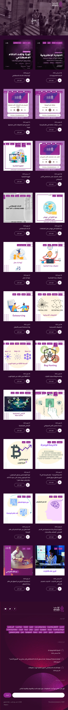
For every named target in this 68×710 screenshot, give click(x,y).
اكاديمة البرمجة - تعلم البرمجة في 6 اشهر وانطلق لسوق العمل (51, 476)
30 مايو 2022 (58, 275)
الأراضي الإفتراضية (24, 425)
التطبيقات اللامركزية (55, 327)
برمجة (48, 92)
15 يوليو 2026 (57, 662)
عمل (49, 43)
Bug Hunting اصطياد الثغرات (53, 376)
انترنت (28, 144)
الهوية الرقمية (26, 176)
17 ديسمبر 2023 (26, 174)
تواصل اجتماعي (18, 145)
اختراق (48, 144)
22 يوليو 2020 (26, 579)
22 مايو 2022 (27, 275)
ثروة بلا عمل (26, 277)
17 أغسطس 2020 (57, 579)
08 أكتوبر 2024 (58, 174)
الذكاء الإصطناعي (24, 228)
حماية (14, 92)
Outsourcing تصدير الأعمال (22, 327)
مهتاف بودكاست (58, 629)
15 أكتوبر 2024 (26, 122)
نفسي (60, 497)
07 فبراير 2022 (26, 423)
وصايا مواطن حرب (40, 627)
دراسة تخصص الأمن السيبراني (53, 425)
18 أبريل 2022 (58, 324)
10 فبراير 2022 (58, 423)
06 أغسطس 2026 (57, 73)
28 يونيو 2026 (56, 670)
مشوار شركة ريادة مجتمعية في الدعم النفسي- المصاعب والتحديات (50, 530)
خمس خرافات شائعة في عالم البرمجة (51, 124)
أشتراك (7, 695)
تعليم (44, 43)
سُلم (40, 632)
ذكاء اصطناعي (17, 43)
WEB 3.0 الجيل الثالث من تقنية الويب (19, 376)
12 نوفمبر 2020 (58, 527)
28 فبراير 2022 (26, 374)
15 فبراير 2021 (59, 472)
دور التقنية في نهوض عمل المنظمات (51, 228)
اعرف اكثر (51, 80)
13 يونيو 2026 (26, 73)
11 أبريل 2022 (27, 324)
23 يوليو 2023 (26, 226)
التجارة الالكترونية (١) (56, 75)
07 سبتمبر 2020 (26, 527)
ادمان (45, 632)
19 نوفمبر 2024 (58, 122)
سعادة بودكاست (21, 245)
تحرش (36, 629)
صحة (55, 497)
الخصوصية (37, 393)
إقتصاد (53, 43)
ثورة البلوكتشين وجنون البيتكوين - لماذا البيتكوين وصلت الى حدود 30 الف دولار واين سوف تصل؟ (18, 477)
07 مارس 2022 (58, 374)
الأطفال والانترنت (52, 627)
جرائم (31, 629)
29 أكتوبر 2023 (58, 226)
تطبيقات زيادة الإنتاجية (55, 277)
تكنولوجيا (59, 43)
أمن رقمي (27, 92)
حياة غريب (19, 627)
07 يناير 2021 (27, 472)
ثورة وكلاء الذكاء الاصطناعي (21, 75)
